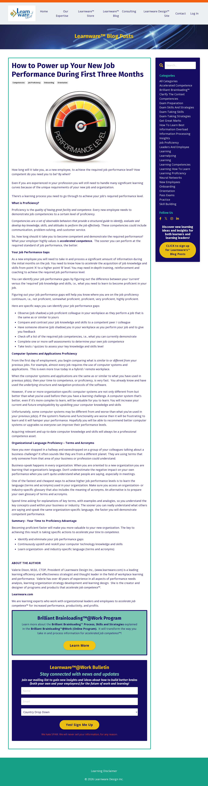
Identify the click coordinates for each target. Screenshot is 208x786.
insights (164, 138)
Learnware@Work (70, 667)
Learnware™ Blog (111, 13)
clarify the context (172, 94)
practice (164, 199)
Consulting (129, 11)
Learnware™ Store (86, 13)
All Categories (168, 81)
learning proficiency (172, 173)
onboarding (49, 83)
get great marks (170, 120)
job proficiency (34, 83)
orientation (62, 83)
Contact (180, 13)
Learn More (79, 645)
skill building (167, 204)
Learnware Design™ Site (156, 13)
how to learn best (171, 125)
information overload (173, 129)
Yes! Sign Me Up (79, 724)
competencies (19, 83)
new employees (169, 182)
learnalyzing (167, 155)
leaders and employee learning (174, 149)
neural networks (170, 177)
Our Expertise (62, 13)
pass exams (167, 195)
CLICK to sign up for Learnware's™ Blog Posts (177, 250)
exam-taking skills (171, 112)
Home (44, 11)
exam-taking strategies (175, 116)
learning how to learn (174, 169)
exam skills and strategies (176, 107)
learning (165, 160)
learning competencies (174, 164)
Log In (194, 13)
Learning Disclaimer (104, 771)
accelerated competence (175, 85)
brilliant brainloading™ (174, 90)
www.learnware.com (109, 570)
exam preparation (171, 103)
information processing (174, 134)
